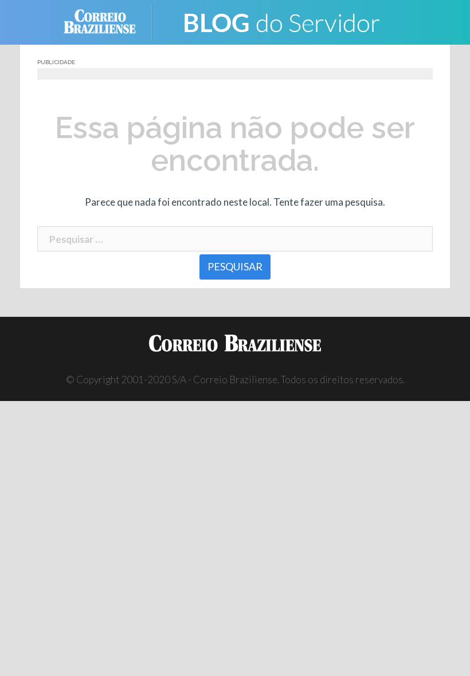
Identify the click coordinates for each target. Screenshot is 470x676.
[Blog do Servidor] (280, 21)
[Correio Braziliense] (109, 21)
